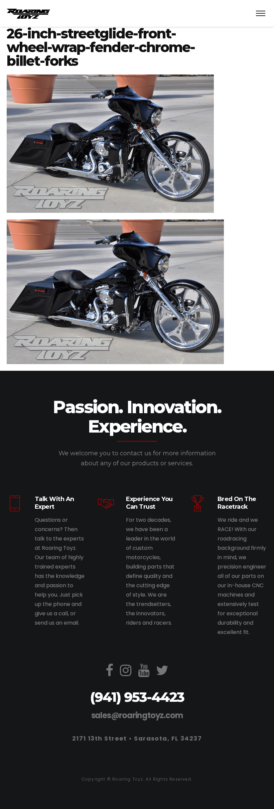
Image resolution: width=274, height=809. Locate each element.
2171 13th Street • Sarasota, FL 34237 (137, 738)
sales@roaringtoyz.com (137, 715)
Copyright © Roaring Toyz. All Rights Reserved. (137, 779)
